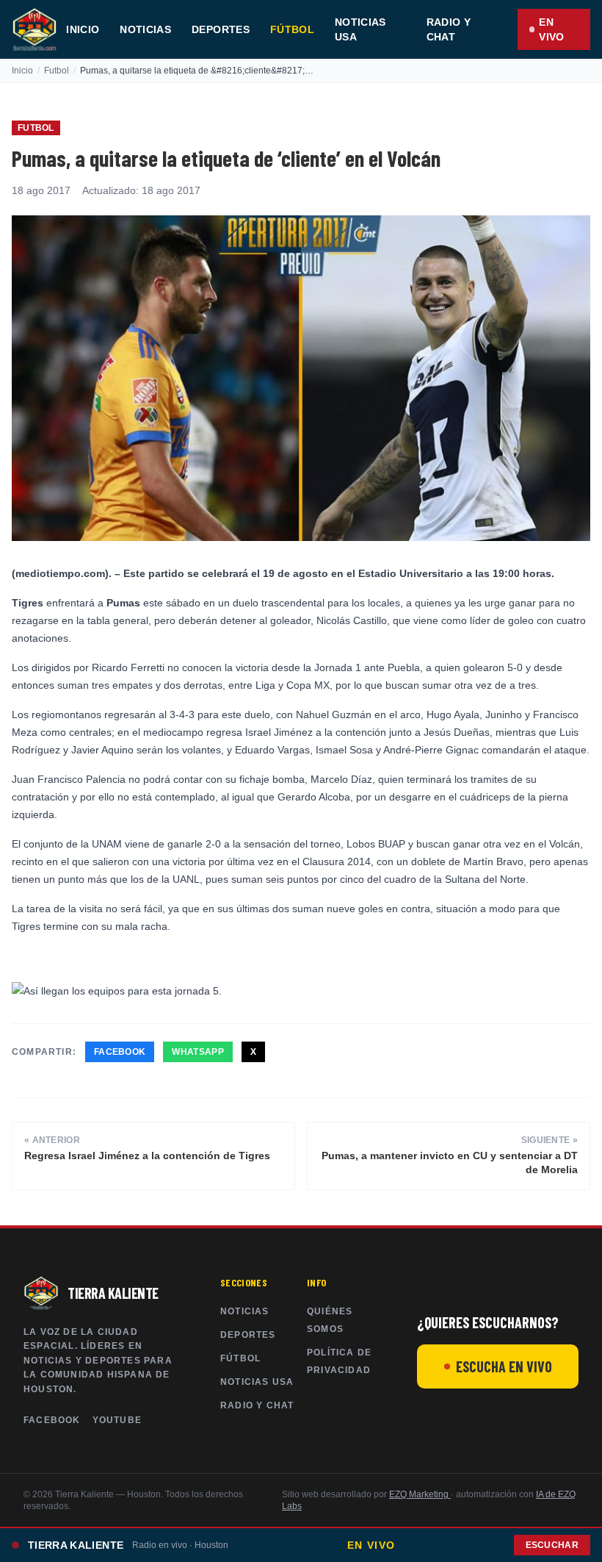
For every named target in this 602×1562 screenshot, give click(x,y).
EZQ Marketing (420, 1494)
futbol (56, 70)
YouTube (117, 1420)
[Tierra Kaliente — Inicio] (34, 29)
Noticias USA (360, 29)
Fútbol (292, 29)
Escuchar (552, 1545)
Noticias (145, 29)
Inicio (82, 29)
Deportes (221, 29)
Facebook (119, 1052)
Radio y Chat (449, 29)
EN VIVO (551, 29)
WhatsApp (197, 1052)
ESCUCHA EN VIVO (504, 1366)
